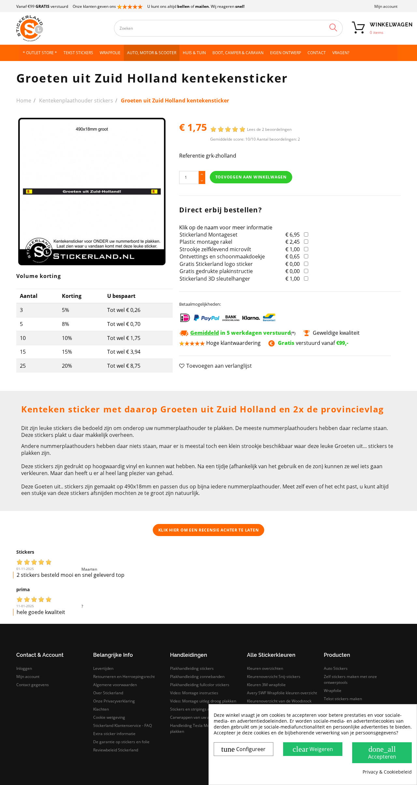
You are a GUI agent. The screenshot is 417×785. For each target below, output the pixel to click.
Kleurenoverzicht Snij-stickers (273, 676)
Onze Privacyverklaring (114, 701)
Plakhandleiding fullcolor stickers (199, 684)
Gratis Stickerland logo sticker (216, 264)
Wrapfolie (332, 690)
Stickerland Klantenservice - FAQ (122, 725)
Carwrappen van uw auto (192, 717)
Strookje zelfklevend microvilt (215, 249)
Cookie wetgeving (109, 717)
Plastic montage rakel (206, 241)
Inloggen (24, 668)
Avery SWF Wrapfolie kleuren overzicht (282, 693)
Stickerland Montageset (208, 234)
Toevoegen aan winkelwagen (251, 177)
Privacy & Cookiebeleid (387, 772)
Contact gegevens (32, 684)
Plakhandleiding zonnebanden (197, 676)
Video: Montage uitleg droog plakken (203, 701)
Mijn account (385, 6)
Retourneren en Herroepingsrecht (124, 676)
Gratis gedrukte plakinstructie (216, 271)
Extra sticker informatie (114, 733)
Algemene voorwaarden (115, 684)
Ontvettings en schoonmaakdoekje (222, 256)
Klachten (101, 709)
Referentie (192, 155)
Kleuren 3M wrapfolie (266, 684)
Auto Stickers (336, 668)
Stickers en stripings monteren (197, 709)
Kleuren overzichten (265, 668)
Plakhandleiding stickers (192, 668)
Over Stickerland (108, 693)
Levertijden (103, 668)
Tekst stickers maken (343, 698)
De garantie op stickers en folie (121, 742)
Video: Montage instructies (194, 693)
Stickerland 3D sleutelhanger (215, 278)
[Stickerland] (62, 28)
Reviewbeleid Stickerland (115, 750)
